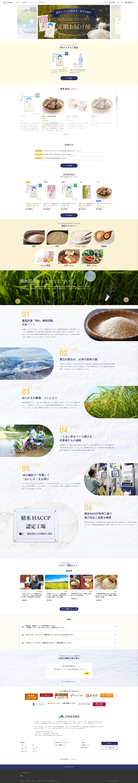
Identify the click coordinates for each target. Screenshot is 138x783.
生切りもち (34, 751)
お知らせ (83, 742)
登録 (87, 673)
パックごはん (24, 747)
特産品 (33, 749)
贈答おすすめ (24, 751)
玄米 (33, 745)
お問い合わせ (84, 747)
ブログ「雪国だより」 (60, 745)
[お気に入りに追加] (40, 201)
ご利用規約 (22, 780)
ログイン (105, 2)
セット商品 (34, 747)
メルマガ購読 (108, 747)
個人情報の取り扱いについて (42, 780)
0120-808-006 (46, 733)
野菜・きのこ (24, 749)
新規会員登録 (112, 2)
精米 (22, 745)
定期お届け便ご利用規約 (30, 780)
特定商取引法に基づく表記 (54, 780)
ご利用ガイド (130, 2)
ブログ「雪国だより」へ (68, 609)
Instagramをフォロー (70, 681)
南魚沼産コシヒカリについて (62, 742)
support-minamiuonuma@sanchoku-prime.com (50, 735)
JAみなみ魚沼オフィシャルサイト (68, 759)
